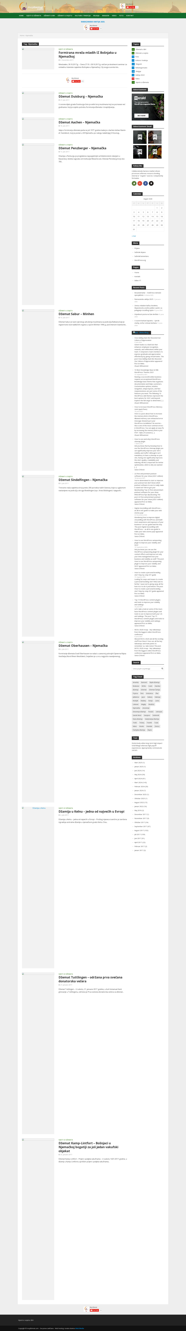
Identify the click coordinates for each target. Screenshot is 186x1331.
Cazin (150, 686)
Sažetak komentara (141, 256)
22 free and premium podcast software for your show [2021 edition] (148, 475)
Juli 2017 (137, 834)
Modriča (151, 704)
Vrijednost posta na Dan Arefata (146, 314)
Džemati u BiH (49, 16)
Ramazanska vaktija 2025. (143, 299)
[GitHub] (151, 183)
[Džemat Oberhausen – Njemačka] (38, 721)
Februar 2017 (139, 846)
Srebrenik (156, 715)
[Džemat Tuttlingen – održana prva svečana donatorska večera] (38, 1053)
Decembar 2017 (140, 814)
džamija (135, 690)
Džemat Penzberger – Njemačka (82, 148)
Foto (121, 16)
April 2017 (138, 842)
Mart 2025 (138, 762)
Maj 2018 (137, 810)
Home (21, 16)
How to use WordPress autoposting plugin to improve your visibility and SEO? (147, 542)
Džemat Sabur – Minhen (76, 314)
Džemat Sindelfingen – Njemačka (83, 480)
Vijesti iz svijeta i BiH (26, 1320)
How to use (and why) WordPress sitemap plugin (147, 440)
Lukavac (136, 704)
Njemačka (136, 708)
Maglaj (143, 704)
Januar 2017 (138, 850)
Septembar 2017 (140, 826)
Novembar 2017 (140, 818)
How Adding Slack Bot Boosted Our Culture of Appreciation (147, 339)
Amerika (136, 682)
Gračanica (149, 693)
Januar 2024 (138, 790)
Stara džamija (137, 719)
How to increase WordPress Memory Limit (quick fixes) (148, 408)
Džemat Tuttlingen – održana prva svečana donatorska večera (90, 979)
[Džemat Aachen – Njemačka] (38, 128)
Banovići (144, 682)
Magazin (105, 16)
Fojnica (135, 693)
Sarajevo (147, 715)
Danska (157, 686)
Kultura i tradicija (83, 16)
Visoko (141, 726)
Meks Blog (144, 332)
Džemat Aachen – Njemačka (79, 122)
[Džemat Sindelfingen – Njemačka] (38, 555)
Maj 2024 (137, 774)
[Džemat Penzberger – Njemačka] (38, 224)
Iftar (157, 693)
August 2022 (139, 802)
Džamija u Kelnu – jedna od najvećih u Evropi (91, 811)
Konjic (150, 701)
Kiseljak (135, 701)
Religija (96, 16)
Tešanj (141, 723)
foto (141, 693)
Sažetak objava (140, 252)
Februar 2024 (139, 786)
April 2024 (138, 778)
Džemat (143, 690)
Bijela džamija (154, 682)
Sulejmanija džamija (152, 719)
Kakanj (149, 697)
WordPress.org (140, 260)
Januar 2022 (138, 806)
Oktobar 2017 (139, 822)
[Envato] (134, 183)
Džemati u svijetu (65, 16)
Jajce (143, 697)
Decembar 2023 (140, 794)
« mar (134, 236)
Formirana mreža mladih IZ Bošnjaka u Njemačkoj (87, 54)
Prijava (137, 248)
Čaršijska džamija (139, 730)
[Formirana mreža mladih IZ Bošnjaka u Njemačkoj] (38, 58)
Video (114, 16)
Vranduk (149, 726)
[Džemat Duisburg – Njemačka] (38, 102)
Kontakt (130, 16)
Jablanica (136, 697)
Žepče (150, 730)
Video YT (137, 280)
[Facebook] (145, 183)
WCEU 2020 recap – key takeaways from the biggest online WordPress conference (147, 632)
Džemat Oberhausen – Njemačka (83, 646)
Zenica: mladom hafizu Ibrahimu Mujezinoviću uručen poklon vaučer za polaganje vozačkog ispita (148, 307)
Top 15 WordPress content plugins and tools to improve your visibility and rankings (147, 602)
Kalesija (157, 697)
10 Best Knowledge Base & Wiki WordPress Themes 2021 (146, 371)
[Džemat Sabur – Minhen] (38, 390)
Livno (157, 701)
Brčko (144, 686)
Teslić (135, 723)
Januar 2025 (138, 766)
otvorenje (146, 708)
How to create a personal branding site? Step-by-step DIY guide (147, 573)
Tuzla (156, 723)
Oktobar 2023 (139, 798)
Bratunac (136, 686)
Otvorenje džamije (139, 712)
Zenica (157, 726)
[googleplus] (139, 183)
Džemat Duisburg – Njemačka (81, 96)
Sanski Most (137, 715)
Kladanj (143, 701)
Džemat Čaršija (154, 690)
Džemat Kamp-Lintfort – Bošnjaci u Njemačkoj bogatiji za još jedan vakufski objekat (88, 1147)
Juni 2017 (137, 838)
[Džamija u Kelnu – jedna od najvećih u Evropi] (38, 887)
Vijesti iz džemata (33, 16)
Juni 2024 (137, 770)
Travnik (149, 723)
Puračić (150, 712)
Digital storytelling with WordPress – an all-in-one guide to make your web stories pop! (148, 510)
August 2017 (139, 830)
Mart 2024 (138, 782)
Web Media (79, 1328)
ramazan (159, 712)
